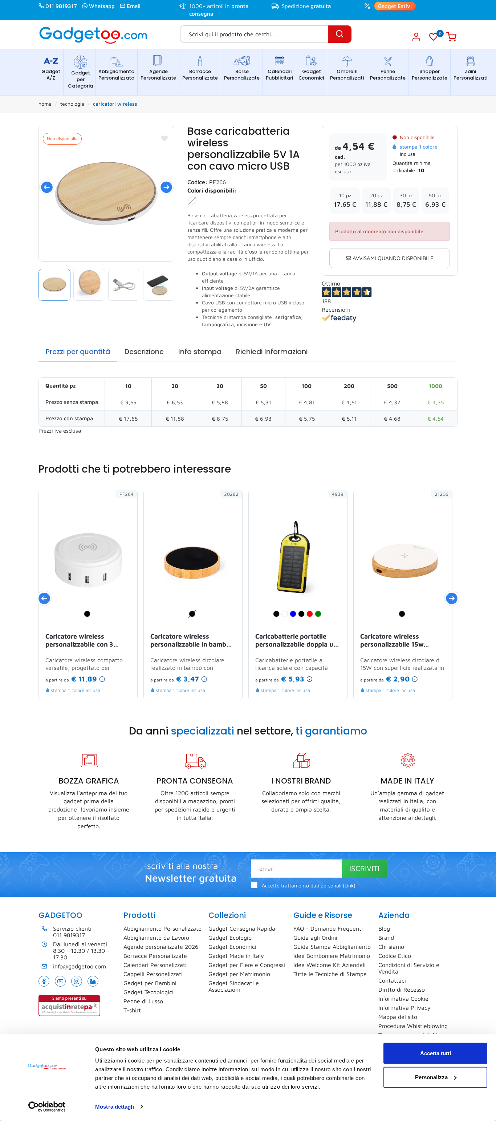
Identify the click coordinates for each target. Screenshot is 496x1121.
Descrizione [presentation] (144, 352)
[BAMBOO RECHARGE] (106, 194)
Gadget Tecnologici (148, 992)
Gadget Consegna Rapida (241, 928)
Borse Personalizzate (242, 74)
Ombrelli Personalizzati (347, 74)
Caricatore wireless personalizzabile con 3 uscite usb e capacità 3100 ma (85, 640)
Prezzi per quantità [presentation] (78, 352)
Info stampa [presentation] (199, 352)
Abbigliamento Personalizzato (116, 74)
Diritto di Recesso (401, 989)
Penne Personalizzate (388, 74)
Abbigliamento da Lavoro (156, 937)
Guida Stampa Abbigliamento (332, 946)
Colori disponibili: (212, 190)
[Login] (416, 37)
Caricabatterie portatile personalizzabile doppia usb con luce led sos (297, 640)
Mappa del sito (397, 1016)
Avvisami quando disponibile (392, 258)
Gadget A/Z (50, 74)
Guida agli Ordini (315, 937)
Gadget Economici (311, 74)
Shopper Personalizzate (429, 74)
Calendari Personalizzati (155, 965)
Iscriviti (364, 868)
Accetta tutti (435, 1053)
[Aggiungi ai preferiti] (164, 138)
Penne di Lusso (143, 1001)
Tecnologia (72, 104)
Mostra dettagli (114, 1107)
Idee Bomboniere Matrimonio (331, 955)
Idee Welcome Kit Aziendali (329, 965)
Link (349, 886)
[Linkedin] (93, 981)
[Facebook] (43, 981)
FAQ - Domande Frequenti (328, 928)
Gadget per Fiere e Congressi (246, 965)
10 (421, 170)
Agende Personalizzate (158, 74)
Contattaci (392, 980)
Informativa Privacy (404, 1007)
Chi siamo (391, 946)
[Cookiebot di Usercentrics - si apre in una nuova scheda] (47, 1106)
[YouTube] (60, 981)
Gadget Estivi (395, 6)
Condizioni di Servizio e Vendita (408, 968)
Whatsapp (102, 6)
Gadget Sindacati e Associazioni (233, 986)
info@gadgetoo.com (79, 966)
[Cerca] (339, 34)
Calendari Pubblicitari (279, 74)
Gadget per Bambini (149, 983)
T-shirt (132, 1010)
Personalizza (431, 1077)
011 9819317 (61, 6)
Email (134, 6)
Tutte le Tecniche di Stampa (330, 974)
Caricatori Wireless (115, 104)
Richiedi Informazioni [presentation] (272, 352)
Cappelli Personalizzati (153, 974)
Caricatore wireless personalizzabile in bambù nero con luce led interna (190, 640)
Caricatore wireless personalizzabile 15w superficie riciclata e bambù (402, 640)
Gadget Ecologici (230, 937)
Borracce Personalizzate (200, 74)
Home (45, 104)
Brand (386, 937)
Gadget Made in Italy (236, 955)
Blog (384, 928)
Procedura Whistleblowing (413, 1026)
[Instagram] (76, 981)
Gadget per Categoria (80, 79)
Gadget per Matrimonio (239, 974)
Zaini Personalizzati (470, 74)
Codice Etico (394, 955)
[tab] (77, 352)
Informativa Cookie (403, 998)
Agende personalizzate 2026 (160, 946)
